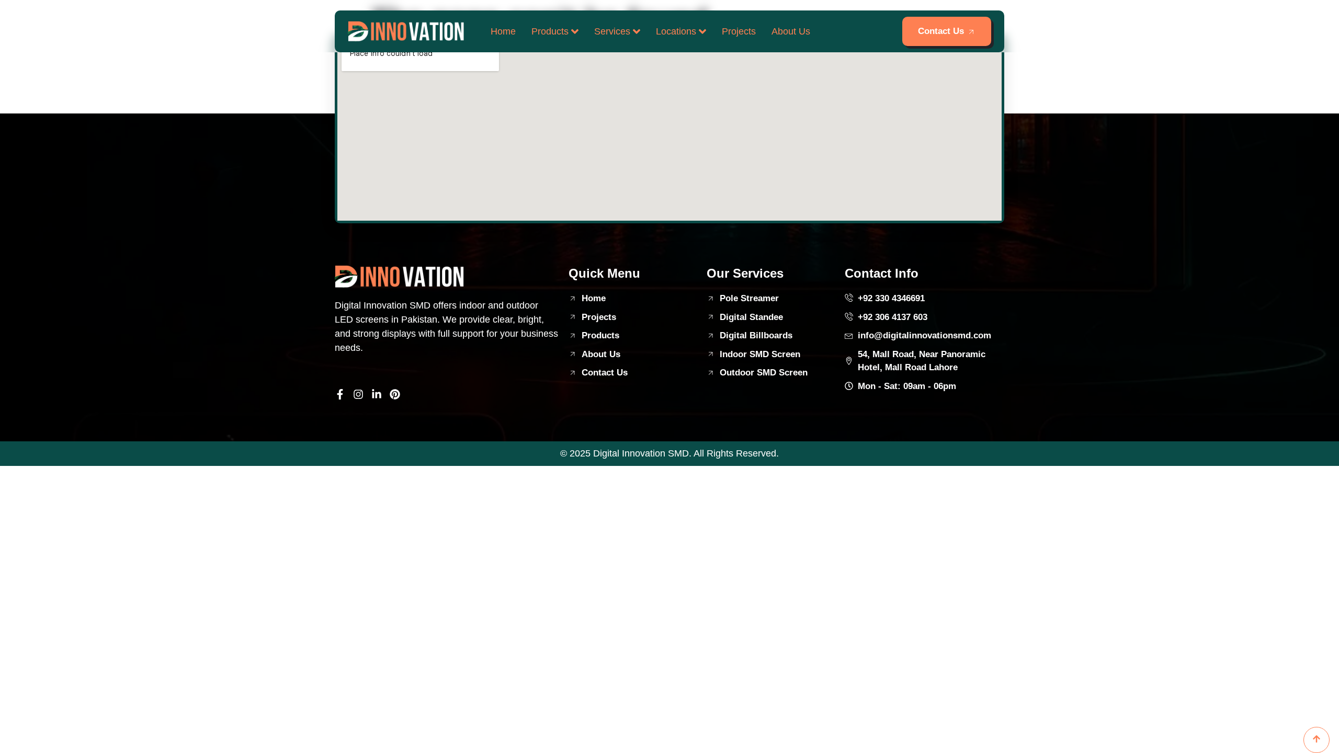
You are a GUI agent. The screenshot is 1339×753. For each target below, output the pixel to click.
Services (612, 31)
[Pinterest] (395, 394)
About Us (790, 31)
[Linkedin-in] (376, 394)
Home (503, 31)
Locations (676, 31)
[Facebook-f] (340, 394)
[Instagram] (358, 394)
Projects (739, 31)
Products (550, 31)
